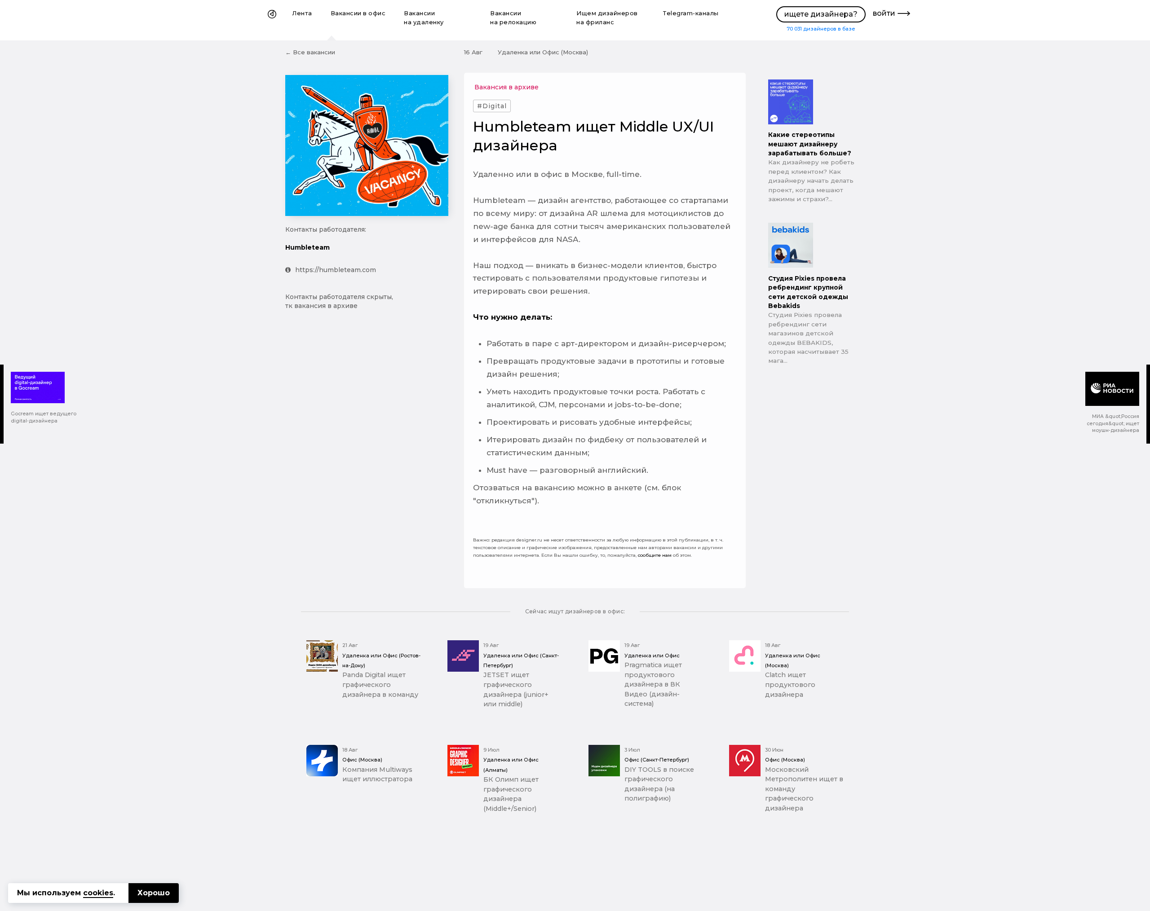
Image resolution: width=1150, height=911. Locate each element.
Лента (302, 13)
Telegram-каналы (691, 13)
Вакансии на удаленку (424, 18)
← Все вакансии (310, 52)
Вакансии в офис (358, 13)
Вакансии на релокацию (513, 18)
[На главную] (272, 20)
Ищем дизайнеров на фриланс (607, 18)
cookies (98, 893)
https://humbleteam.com (335, 270)
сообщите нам (655, 555)
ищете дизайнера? (821, 14)
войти (884, 13)
